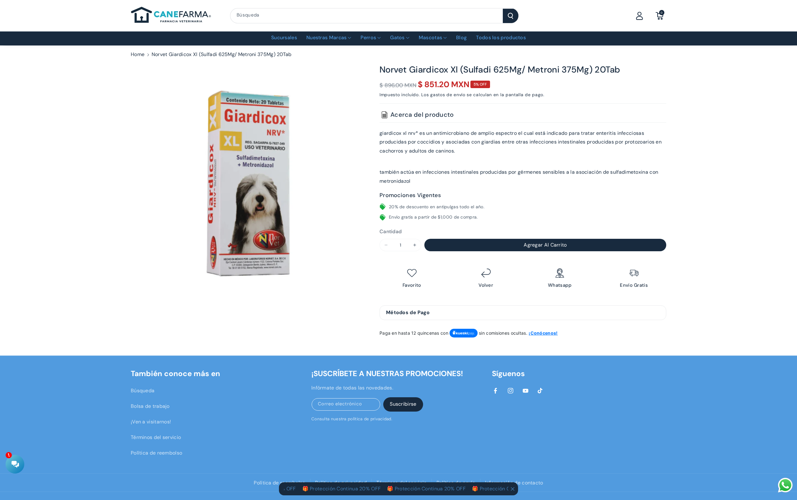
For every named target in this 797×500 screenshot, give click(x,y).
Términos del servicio (156, 437)
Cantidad (391, 231)
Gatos (397, 37)
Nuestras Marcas (326, 37)
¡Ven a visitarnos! (151, 421)
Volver (486, 285)
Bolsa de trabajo (150, 406)
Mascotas (430, 37)
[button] (659, 16)
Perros (368, 37)
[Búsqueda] (510, 16)
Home (137, 54)
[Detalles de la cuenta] (639, 16)
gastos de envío (447, 94)
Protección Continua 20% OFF (333, 488)
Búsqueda (142, 390)
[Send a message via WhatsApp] (785, 485)
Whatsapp (560, 285)
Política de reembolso (156, 453)
